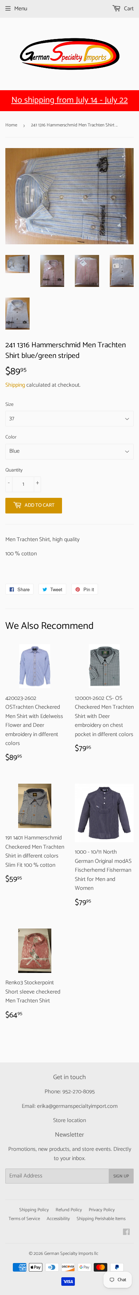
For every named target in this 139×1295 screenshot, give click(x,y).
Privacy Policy (102, 1210)
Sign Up (121, 1176)
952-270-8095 (78, 1092)
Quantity (13, 470)
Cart (128, 8)
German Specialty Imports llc (71, 1253)
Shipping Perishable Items (101, 1219)
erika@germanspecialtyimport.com (77, 1106)
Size (9, 405)
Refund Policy (69, 1210)
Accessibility (58, 1219)
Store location (69, 1120)
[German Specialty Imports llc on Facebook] (126, 1233)
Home (11, 125)
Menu (20, 8)
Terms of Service (24, 1219)
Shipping (15, 385)
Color (11, 437)
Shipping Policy (34, 1210)
